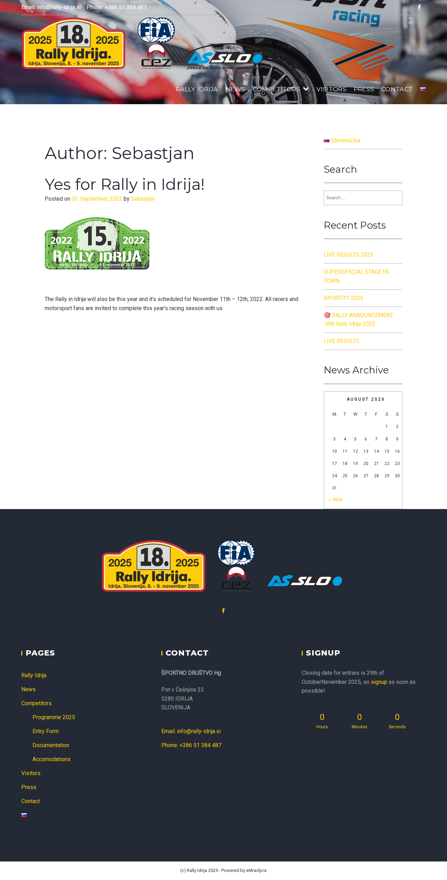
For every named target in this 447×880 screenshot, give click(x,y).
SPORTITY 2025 (343, 298)
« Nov (336, 499)
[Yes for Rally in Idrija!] (97, 290)
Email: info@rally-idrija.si (51, 7)
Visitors (331, 89)
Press (364, 89)
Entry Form (45, 731)
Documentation (50, 745)
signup (379, 682)
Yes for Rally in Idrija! (125, 184)
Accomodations (51, 759)
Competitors (277, 89)
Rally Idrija (197, 89)
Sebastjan (143, 198)
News (236, 89)
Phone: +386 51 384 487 (117, 7)
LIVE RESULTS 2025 (348, 254)
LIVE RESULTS (341, 341)
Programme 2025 (53, 717)
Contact (397, 89)
